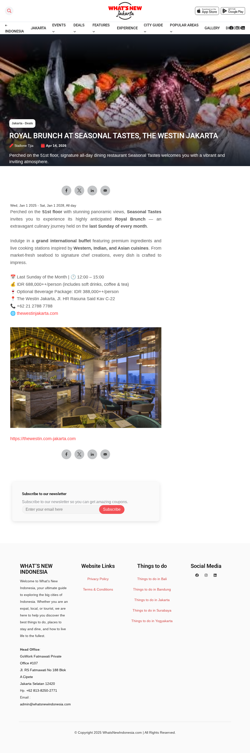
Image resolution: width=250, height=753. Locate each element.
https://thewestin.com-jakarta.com (43, 438)
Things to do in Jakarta (152, 600)
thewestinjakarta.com (37, 313)
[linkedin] (215, 575)
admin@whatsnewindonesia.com (45, 704)
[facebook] (197, 575)
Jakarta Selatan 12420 (37, 684)
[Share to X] (79, 190)
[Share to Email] (105, 190)
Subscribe (112, 509)
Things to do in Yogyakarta (152, 621)
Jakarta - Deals (22, 123)
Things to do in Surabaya (152, 610)
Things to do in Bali (152, 579)
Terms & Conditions (98, 589)
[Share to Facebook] (66, 190)
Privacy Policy (98, 579)
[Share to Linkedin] (92, 190)
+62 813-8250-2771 (41, 690)
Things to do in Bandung (152, 589)
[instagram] (206, 575)
